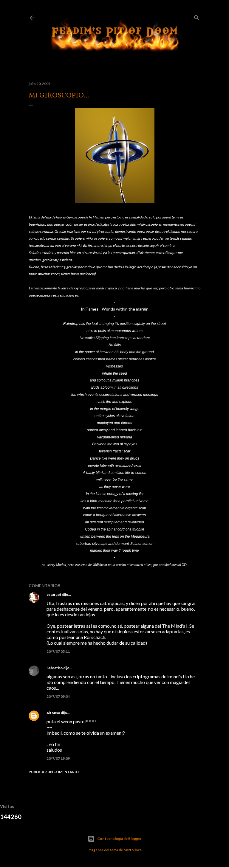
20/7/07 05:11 (58, 651)
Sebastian (55, 668)
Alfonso (53, 713)
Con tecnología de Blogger (119, 838)
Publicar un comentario (54, 772)
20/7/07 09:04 (58, 696)
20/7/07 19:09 (58, 758)
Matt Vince (132, 850)
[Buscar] (196, 16)
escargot (54, 594)
